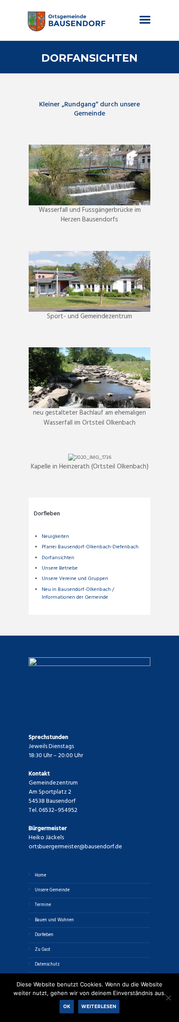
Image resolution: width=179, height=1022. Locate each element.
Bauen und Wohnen (54, 920)
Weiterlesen (98, 1006)
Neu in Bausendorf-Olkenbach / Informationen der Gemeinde (78, 593)
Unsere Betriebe (60, 568)
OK (66, 1006)
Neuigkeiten (55, 536)
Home (40, 875)
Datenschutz (47, 964)
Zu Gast (42, 949)
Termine (43, 905)
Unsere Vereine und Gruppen (75, 578)
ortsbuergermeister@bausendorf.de (75, 847)
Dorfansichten (58, 558)
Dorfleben (44, 935)
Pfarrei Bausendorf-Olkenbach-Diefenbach (90, 547)
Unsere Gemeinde (52, 890)
